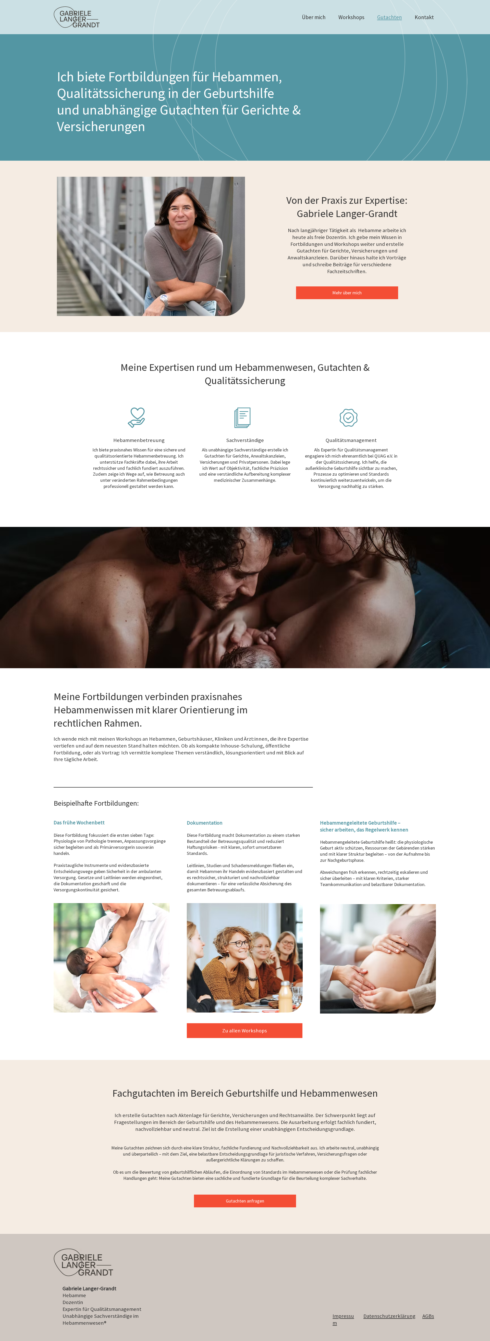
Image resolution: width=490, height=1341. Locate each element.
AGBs (428, 1316)
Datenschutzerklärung (389, 1316)
